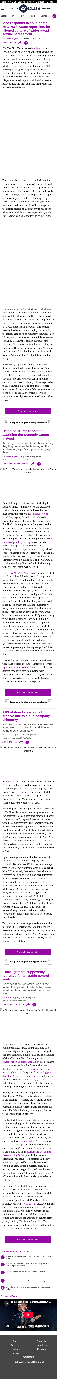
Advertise (15, 1345)
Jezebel (21, 1)
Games (43, 16)
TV (13, 16)
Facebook (15, 1348)
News (9, 43)
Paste (3, 1)
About (15, 1341)
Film (22, 16)
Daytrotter (40, 1)
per (22, 572)
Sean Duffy (19, 1005)
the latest (36, 48)
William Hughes (11, 39)
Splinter (30, 1)
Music (32, 16)
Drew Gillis (9, 735)
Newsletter (46, 8)
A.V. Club (12, 1)
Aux (4, 43)
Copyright (41, 1348)
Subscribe (13, 8)
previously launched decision (19, 667)
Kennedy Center (21, 464)
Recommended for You (15, 1251)
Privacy (15, 1352)
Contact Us (28, 1356)
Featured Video (10, 1296)
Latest (3, 16)
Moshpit (50, 1)
